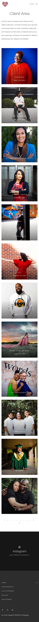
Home (4, 582)
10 (33, 520)
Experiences (7, 587)
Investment (7, 599)
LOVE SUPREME (8, 591)
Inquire (5, 595)
